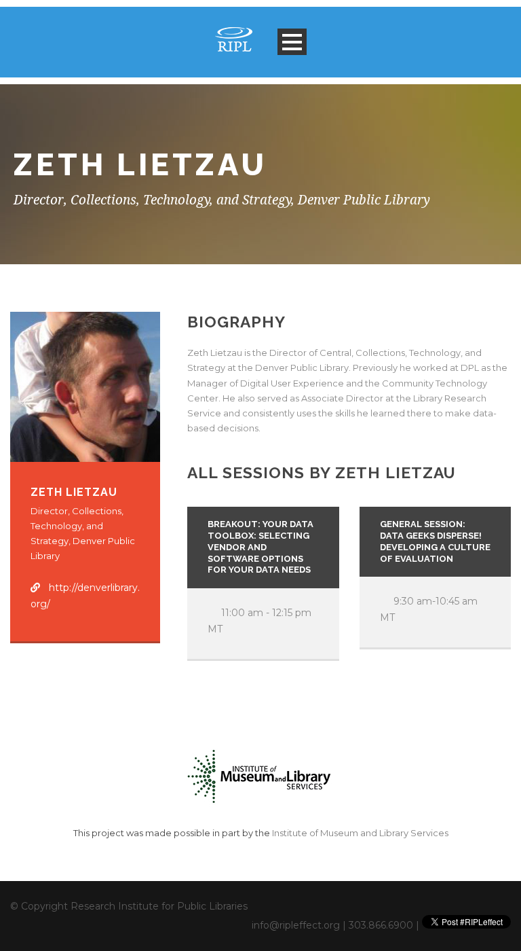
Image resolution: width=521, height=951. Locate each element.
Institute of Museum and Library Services (360, 832)
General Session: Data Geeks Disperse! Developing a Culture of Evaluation (435, 541)
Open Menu (292, 42)
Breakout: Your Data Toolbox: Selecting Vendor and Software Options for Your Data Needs (260, 547)
